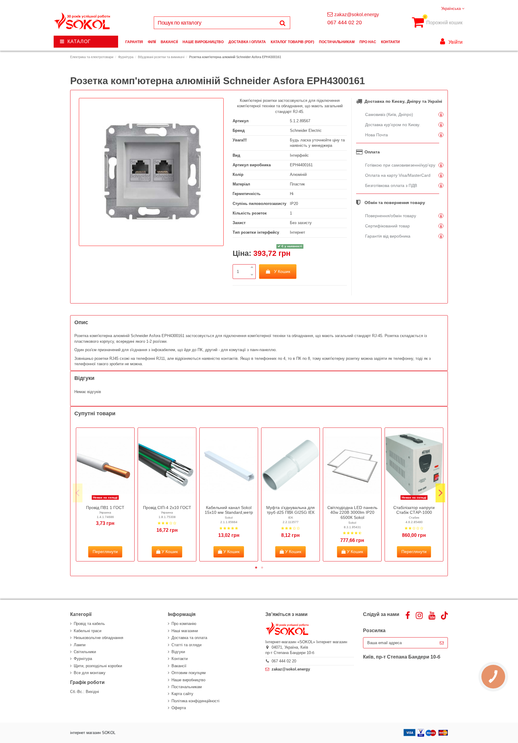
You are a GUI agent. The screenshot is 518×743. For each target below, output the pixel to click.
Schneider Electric (306, 130)
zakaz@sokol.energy (356, 14)
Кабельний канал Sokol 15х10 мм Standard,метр (229, 510)
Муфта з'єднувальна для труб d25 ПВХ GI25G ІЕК (290, 510)
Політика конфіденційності (195, 701)
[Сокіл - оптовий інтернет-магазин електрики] (83, 21)
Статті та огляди (186, 645)
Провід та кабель (89, 623)
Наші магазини (184, 631)
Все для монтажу (90, 672)
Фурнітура (83, 658)
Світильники (85, 652)
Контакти (179, 658)
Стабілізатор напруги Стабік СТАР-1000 (414, 510)
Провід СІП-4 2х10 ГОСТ (167, 507)
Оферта (178, 708)
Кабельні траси (87, 631)
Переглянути (105, 551)
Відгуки (178, 652)
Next (440, 493)
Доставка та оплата (189, 637)
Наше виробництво (188, 680)
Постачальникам (186, 687)
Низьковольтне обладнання (98, 637)
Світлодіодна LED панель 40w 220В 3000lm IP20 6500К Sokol (352, 512)
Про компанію (183, 623)
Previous (77, 493)
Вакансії (178, 666)
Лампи (79, 645)
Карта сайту (182, 693)
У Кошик (282, 271)
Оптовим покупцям (188, 672)
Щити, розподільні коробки (98, 666)
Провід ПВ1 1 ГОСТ (105, 507)
